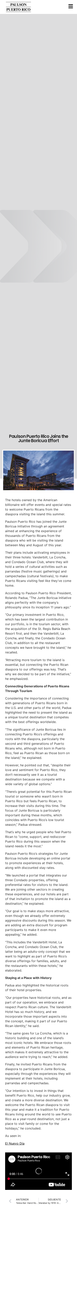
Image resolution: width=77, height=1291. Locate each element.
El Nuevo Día (14, 1143)
